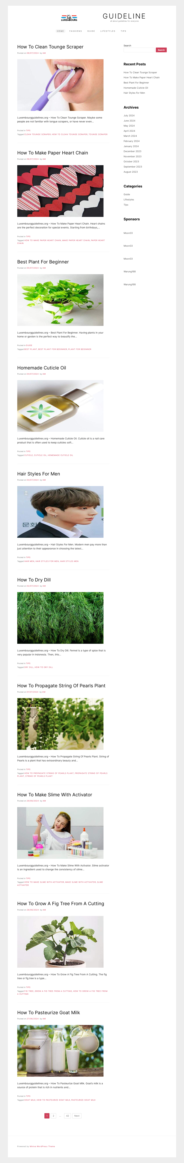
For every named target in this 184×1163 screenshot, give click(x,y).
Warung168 (130, 271)
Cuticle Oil (40, 455)
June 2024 (129, 120)
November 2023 (132, 156)
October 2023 (131, 161)
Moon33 (128, 233)
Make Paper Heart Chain (76, 240)
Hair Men (29, 561)
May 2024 (129, 125)
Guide (91, 31)
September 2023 (133, 166)
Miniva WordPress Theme (42, 1146)
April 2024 (129, 130)
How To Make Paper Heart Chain (52, 153)
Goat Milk (30, 1100)
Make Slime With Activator (80, 882)
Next (76, 1115)
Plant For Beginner (79, 349)
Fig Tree (29, 991)
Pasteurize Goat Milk (83, 1100)
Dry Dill (28, 667)
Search (127, 45)
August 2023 (131, 171)
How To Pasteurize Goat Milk (48, 1012)
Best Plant (30, 349)
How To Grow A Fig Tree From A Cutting (60, 903)
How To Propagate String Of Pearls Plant (61, 685)
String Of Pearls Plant (39, 776)
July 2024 (129, 115)
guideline (124, 16)
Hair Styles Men (69, 561)
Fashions (75, 31)
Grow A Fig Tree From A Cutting (53, 991)
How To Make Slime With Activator (54, 794)
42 (67, 1115)
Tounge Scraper (98, 134)
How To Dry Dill (34, 580)
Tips (123, 31)
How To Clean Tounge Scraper (50, 47)
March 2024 (130, 135)
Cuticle (28, 455)
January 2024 (131, 146)
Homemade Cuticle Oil (41, 368)
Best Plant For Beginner (43, 262)
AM (44, 53)
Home (60, 31)
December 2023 (132, 151)
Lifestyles (107, 31)
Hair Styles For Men (38, 474)
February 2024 (132, 141)
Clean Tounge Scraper (37, 134)
